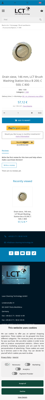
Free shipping (27, 106)
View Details (22, 397)
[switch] (7, 364)
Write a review (9, 165)
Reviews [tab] (5, 150)
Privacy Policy (6, 357)
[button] (15, 3)
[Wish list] (27, 2)
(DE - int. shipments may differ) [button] (32, 96)
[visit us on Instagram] (28, 253)
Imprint (15, 357)
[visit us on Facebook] (11, 253)
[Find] (40, 19)
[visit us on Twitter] (16, 253)
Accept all (22, 383)
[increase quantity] (31, 113)
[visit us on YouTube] (22, 253)
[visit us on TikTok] (34, 253)
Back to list (5, 25)
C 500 (26, 92)
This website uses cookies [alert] (22, 327)
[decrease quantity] (4, 113)
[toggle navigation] (3, 10)
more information (22, 136)
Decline (22, 391)
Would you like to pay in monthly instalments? (22, 135)
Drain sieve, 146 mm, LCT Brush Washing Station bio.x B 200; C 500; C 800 (22, 215)
